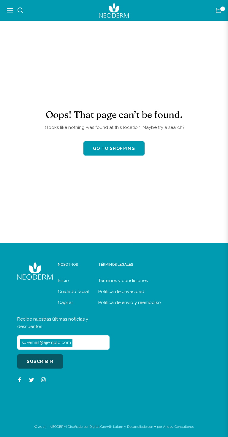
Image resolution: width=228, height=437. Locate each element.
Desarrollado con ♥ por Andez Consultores (160, 427)
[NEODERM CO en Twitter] (31, 380)
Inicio (63, 280)
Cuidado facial (73, 291)
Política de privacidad (121, 291)
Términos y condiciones (123, 280)
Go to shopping (114, 148)
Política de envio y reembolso (129, 302)
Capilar (65, 302)
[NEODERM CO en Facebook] (19, 380)
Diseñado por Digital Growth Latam (95, 427)
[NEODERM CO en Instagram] (43, 380)
